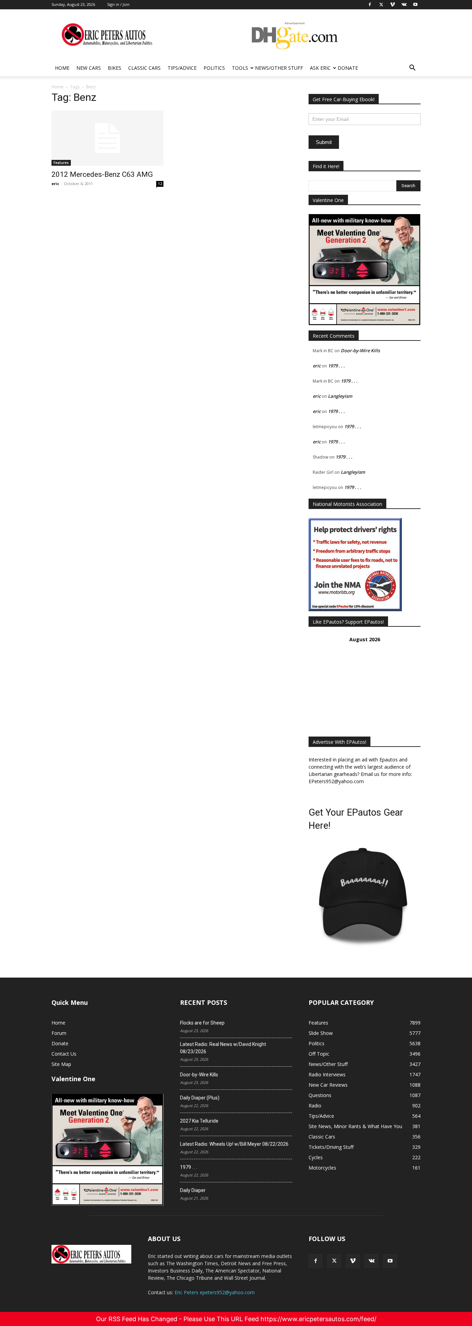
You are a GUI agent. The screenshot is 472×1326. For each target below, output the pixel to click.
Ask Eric (320, 68)
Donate (348, 68)
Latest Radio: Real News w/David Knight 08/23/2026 (223, 1047)
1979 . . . (336, 366)
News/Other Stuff (279, 68)
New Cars (88, 68)
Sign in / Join (118, 4)
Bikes (114, 68)
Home (62, 68)
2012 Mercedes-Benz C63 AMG (102, 174)
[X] (334, 1261)
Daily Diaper (193, 1190)
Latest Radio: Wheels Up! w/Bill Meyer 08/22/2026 (234, 1144)
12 (160, 183)
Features (61, 162)
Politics (214, 68)
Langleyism (340, 396)
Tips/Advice (182, 68)
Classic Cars (144, 68)
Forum (58, 1033)
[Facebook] (315, 1261)
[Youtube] (390, 1261)
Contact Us (63, 1053)
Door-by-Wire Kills (360, 350)
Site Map (61, 1064)
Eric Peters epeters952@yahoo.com (214, 1292)
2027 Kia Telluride (199, 1121)
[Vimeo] (353, 1261)
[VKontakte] (371, 1261)
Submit (324, 142)
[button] (412, 68)
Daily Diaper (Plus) (199, 1098)
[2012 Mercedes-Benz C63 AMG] (107, 138)
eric (55, 183)
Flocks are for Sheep (202, 1023)
